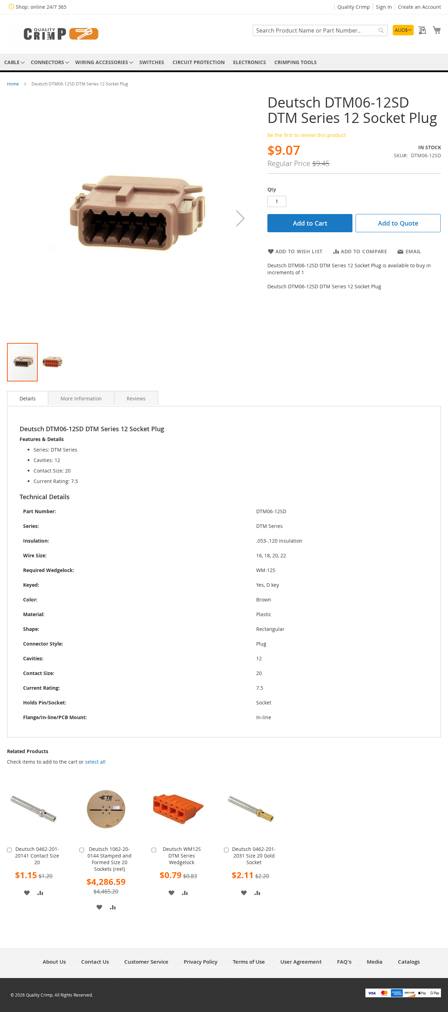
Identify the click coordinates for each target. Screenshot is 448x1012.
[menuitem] (13, 62)
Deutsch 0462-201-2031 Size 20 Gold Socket (254, 856)
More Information (81, 398)
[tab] (27, 398)
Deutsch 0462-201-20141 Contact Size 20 (37, 856)
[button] (403, 30)
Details (28, 398)
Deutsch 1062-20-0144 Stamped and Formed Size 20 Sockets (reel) (110, 859)
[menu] (224, 62)
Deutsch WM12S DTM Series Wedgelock (182, 856)
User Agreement (301, 961)
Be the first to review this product (306, 135)
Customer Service (146, 961)
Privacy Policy (200, 961)
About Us (54, 961)
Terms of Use (249, 961)
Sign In (384, 7)
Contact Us (95, 961)
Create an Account (419, 7)
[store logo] (56, 33)
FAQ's (344, 961)
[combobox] (320, 30)
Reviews (136, 398)
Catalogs (409, 961)
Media (375, 961)
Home (13, 84)
